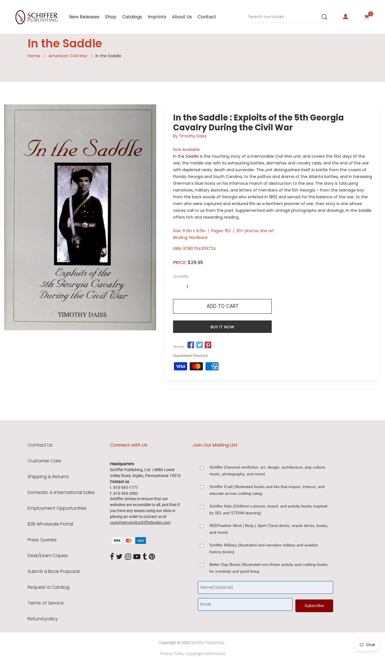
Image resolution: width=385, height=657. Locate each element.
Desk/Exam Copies (48, 555)
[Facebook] (112, 557)
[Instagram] (128, 557)
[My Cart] (366, 17)
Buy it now (222, 327)
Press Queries (42, 540)
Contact (207, 17)
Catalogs (132, 17)
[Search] (324, 17)
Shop (110, 17)
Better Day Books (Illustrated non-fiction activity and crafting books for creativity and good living (268, 567)
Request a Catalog (48, 587)
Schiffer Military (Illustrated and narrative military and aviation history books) (263, 548)
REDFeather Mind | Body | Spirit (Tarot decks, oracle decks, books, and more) (268, 529)
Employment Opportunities (57, 508)
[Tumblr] (145, 557)
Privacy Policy (172, 653)
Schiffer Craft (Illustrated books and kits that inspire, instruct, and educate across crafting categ (267, 490)
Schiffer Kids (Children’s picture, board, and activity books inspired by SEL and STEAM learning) (268, 509)
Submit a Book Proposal (53, 571)
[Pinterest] (152, 557)
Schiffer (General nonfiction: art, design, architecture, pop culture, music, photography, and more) (267, 470)
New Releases (84, 17)
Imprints (157, 17)
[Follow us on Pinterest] (208, 345)
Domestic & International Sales (61, 492)
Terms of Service (46, 603)
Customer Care (44, 461)
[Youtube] (136, 557)
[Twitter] (119, 557)
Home (34, 56)
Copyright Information (206, 653)
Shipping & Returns (48, 476)
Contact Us (40, 445)
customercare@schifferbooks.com (140, 522)
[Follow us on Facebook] (190, 345)
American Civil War (67, 56)
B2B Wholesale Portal (50, 524)
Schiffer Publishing (207, 642)
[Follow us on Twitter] (199, 345)
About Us (182, 17)
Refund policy (43, 619)
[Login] (345, 17)
